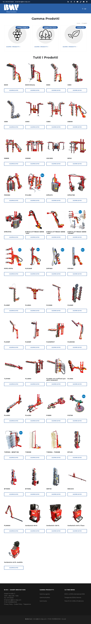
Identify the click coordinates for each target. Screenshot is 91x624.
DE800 (70, 121)
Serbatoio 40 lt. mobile (13, 562)
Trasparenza (27, 604)
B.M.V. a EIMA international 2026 (75, 594)
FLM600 (7, 525)
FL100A (70, 379)
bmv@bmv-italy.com (14, 600)
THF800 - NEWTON (11, 452)
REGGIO (71, 489)
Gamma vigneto (45, 594)
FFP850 (70, 268)
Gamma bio (43, 601)
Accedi (64, 619)
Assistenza (62, 14)
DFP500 (49, 268)
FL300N (49, 305)
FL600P (7, 342)
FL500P (70, 305)
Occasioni (51, 14)
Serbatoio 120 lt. (52, 525)
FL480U (28, 379)
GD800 (28, 158)
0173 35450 (10, 598)
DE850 (6, 158)
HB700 (49, 489)
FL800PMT (50, 342)
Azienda (17, 14)
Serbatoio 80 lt (31, 525)
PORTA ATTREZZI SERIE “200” (34, 232)
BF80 (70, 158)
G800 (27, 121)
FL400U (7, 415)
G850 (48, 121)
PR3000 (7, 195)
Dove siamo (74, 14)
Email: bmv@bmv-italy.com (22, 1)
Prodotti (27, 14)
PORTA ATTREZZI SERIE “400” (55, 232)
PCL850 (28, 195)
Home (10, 14)
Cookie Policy (18, 604)
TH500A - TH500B (53, 452)
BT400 (70, 452)
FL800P (28, 342)
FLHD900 (71, 342)
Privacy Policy (8, 604)
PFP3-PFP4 (8, 268)
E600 (6, 85)
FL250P (7, 305)
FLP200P (28, 268)
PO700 (70, 415)
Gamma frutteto (45, 597)
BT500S (7, 489)
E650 (48, 85)
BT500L (28, 489)
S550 (6, 121)
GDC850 (49, 158)
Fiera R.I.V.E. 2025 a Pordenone (74, 601)
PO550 (48, 415)
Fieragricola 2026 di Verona (73, 597)
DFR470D (71, 195)
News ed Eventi (39, 14)
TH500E (28, 452)
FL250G (28, 305)
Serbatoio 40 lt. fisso (76, 525)
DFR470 (49, 195)
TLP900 (7, 379)
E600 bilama (30, 85)
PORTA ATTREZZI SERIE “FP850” (77, 232)
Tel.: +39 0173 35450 (8, 1)
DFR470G (7, 232)
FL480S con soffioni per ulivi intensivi (56, 379)
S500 (69, 85)
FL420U (28, 415)
